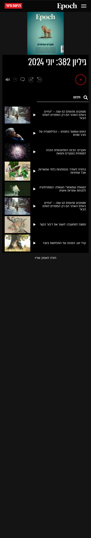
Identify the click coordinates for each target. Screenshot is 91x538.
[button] (80, 79)
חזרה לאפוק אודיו (45, 258)
